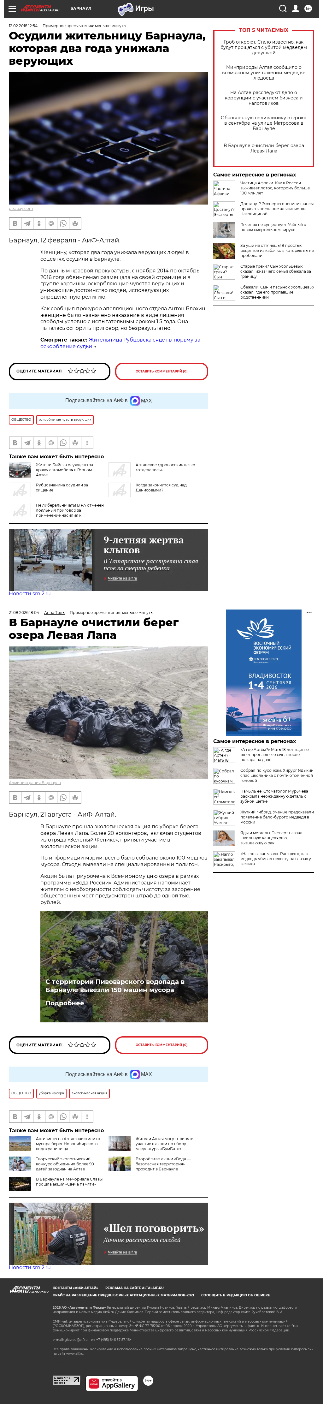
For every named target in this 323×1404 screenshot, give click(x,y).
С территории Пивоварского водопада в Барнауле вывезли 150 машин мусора (115, 986)
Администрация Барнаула (35, 782)
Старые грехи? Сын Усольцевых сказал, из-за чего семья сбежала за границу (275, 271)
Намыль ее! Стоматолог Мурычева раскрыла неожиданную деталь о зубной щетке (274, 796)
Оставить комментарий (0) (162, 371)
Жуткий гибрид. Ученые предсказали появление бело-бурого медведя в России (277, 817)
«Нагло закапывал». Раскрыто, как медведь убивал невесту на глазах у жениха (275, 858)
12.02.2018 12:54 (23, 25)
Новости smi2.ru (30, 594)
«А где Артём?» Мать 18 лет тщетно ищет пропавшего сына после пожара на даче (274, 754)
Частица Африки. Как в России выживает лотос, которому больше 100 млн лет (275, 188)
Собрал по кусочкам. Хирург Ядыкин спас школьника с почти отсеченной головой (277, 775)
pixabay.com (21, 208)
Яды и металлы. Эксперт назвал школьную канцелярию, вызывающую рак (271, 837)
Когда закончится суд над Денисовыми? (161, 487)
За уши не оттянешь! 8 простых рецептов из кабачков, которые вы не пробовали (277, 250)
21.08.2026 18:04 (24, 612)
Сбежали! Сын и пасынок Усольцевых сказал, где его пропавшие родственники (277, 292)
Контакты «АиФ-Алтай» (75, 1288)
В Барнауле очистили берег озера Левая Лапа (264, 148)
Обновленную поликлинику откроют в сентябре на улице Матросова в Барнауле (264, 123)
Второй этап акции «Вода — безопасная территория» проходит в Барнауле (163, 1164)
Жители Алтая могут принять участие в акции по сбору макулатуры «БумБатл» (164, 1143)
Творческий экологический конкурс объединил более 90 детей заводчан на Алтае (65, 1164)
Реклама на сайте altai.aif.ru (134, 1288)
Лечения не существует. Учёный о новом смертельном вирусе (273, 227)
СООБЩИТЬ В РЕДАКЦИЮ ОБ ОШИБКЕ (235, 1295)
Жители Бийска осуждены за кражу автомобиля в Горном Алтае (64, 469)
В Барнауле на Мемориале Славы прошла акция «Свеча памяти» (69, 1182)
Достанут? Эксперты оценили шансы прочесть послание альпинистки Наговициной (277, 208)
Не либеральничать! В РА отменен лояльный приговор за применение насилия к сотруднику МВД (56, 513)
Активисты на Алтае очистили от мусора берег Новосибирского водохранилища (68, 1143)
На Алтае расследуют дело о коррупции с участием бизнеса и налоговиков (264, 98)
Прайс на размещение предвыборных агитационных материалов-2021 (123, 1295)
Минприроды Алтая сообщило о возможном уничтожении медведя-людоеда (263, 73)
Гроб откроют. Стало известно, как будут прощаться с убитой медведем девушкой (263, 47)
